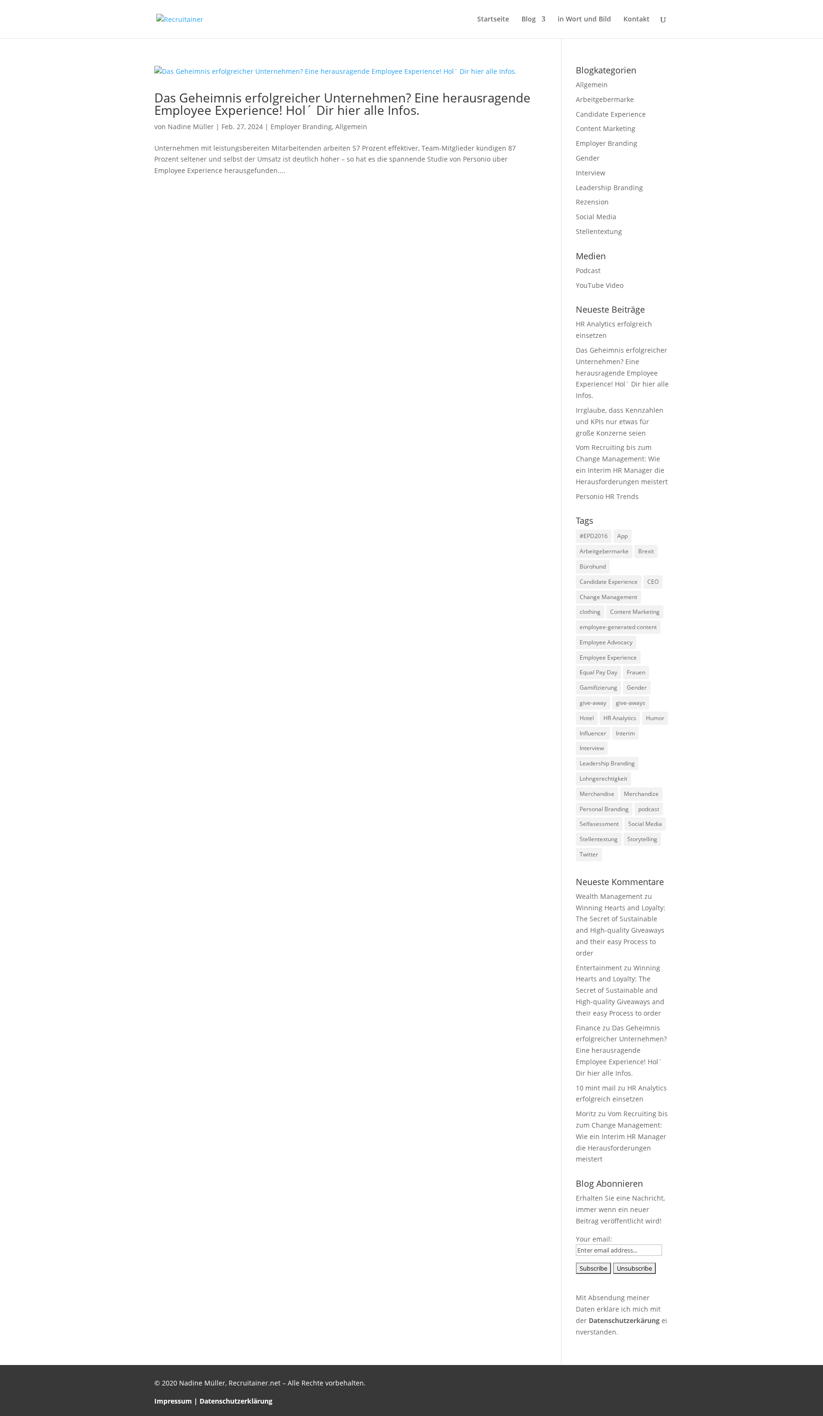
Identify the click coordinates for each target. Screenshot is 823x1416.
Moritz (586, 1113)
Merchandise (597, 794)
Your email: (594, 1238)
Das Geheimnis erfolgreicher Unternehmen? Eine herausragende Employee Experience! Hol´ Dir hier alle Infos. (342, 104)
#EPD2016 (594, 536)
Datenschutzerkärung (624, 1320)
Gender (588, 158)
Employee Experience (608, 657)
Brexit (646, 551)
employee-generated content (618, 627)
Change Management (608, 597)
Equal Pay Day (598, 672)
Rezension (592, 201)
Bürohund (593, 566)
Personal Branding (604, 809)
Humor (655, 718)
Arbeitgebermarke (605, 99)
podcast (648, 809)
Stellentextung (599, 231)
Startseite (493, 19)
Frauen (636, 672)
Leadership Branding (609, 187)
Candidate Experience (611, 114)
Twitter (589, 854)
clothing (590, 612)
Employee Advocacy (606, 642)
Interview (590, 172)
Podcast (588, 270)
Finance (588, 1027)
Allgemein (351, 126)
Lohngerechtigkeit (603, 778)
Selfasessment (599, 824)
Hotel (587, 718)
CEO (653, 582)
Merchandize (641, 794)
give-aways (630, 703)
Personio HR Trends (607, 496)
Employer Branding (301, 126)
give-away (593, 703)
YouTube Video (599, 285)
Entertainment (599, 967)
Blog (529, 19)
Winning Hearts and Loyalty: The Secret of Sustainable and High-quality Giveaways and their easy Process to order (620, 930)
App (622, 536)
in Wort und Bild (584, 19)
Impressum (173, 1401)
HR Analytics (619, 718)
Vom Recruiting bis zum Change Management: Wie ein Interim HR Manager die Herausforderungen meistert (622, 1136)
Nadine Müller (191, 126)
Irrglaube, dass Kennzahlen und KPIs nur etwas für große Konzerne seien (619, 422)
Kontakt (636, 19)
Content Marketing (605, 128)
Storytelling (642, 839)
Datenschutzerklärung (236, 1401)
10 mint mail (596, 1087)
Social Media (596, 216)
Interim (625, 733)
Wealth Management (609, 896)
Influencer (593, 733)
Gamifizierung (598, 687)
